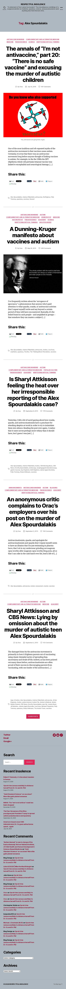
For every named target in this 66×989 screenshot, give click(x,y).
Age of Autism (15, 700)
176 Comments (48, 411)
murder (46, 586)
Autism (42, 214)
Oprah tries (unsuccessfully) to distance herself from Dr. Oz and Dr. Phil (18, 860)
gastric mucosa (15, 470)
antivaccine (38, 197)
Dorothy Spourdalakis (21, 468)
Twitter (6, 735)
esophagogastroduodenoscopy (47, 468)
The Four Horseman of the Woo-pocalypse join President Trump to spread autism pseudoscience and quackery (19, 813)
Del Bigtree (46, 197)
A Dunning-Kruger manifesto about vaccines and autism (33, 235)
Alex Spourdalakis (16, 197)
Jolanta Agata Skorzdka (26, 706)
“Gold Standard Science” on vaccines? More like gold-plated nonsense (19, 851)
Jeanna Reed (52, 704)
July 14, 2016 (32, 87)
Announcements (15, 487)
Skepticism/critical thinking (47, 42)
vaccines (26, 199)
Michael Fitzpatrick (47, 706)
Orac (21, 87)
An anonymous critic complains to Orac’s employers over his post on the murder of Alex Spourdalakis (33, 512)
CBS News (24, 704)
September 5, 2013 (32, 531)
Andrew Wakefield (28, 197)
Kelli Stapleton (34, 470)
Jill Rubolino (14, 706)
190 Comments (48, 531)
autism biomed (27, 702)
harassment (39, 586)
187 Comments (46, 87)
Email (6, 738)
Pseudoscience (21, 42)
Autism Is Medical (45, 702)
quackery (20, 199)
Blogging (53, 487)
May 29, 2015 (31, 248)
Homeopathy (46, 217)
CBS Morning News (46, 466)
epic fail (44, 704)
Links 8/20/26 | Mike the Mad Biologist (17, 866)
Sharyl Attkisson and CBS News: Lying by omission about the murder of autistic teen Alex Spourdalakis (33, 623)
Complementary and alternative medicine (42, 39)
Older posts (33, 716)
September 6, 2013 (32, 411)
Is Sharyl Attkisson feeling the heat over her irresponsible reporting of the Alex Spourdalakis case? (33, 391)
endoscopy (32, 468)
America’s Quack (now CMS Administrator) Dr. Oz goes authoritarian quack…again (18, 824)
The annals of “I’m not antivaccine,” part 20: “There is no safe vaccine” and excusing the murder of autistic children (33, 64)
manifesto (13, 352)
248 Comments (46, 248)
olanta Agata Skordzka (47, 470)
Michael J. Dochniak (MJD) (13, 923)
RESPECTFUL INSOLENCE (33, 4)
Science (32, 42)
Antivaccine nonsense (15, 39)
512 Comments (48, 643)
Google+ (7, 741)
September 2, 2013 (32, 643)
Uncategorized (45, 222)
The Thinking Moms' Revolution (40, 352)
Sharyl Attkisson (25, 472)
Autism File (35, 702)
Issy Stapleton (25, 470)
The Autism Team (39, 708)
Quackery (42, 220)
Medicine (10, 42)
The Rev (26, 352)
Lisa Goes (51, 350)
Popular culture (50, 370)
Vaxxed (32, 199)
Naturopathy (17, 220)
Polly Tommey (14, 472)
